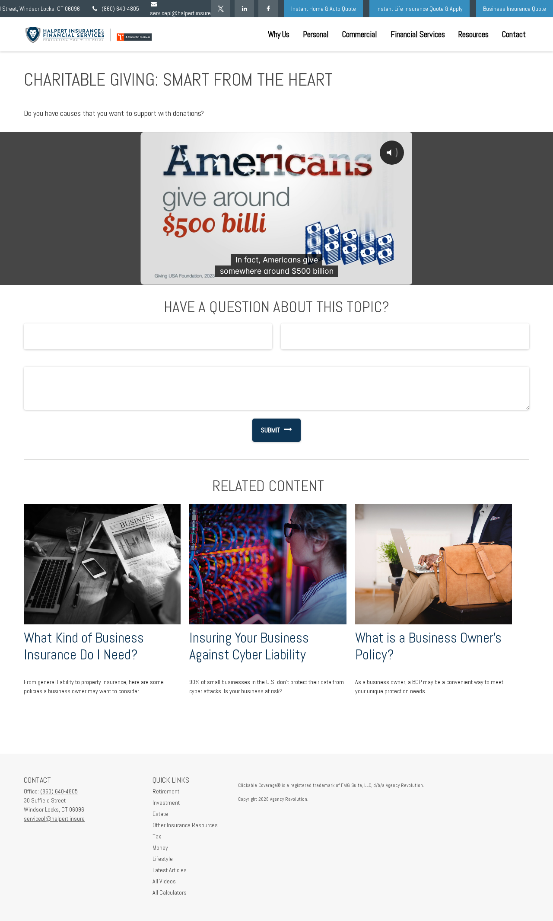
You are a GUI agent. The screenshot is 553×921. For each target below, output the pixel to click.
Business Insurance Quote (514, 9)
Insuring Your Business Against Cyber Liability (249, 646)
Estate (160, 814)
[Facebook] (268, 8)
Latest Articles (170, 870)
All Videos (164, 881)
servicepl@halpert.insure (54, 818)
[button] (278, 34)
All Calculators (170, 892)
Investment (166, 802)
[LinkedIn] (244, 8)
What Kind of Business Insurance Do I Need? (84, 646)
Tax (157, 836)
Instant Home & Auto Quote (323, 9)
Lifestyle (163, 859)
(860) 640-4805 (120, 9)
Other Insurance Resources (185, 825)
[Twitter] (220, 8)
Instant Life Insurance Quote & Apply (419, 9)
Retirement (166, 791)
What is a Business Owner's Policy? (428, 646)
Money (160, 847)
